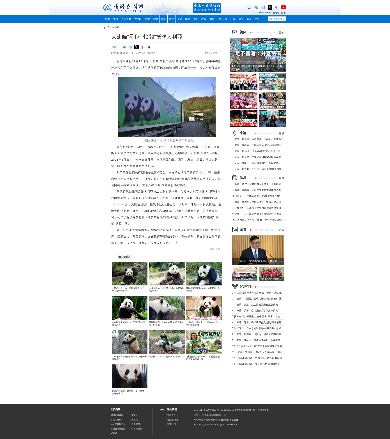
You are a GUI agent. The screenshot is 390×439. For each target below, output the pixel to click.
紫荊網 (114, 433)
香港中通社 (172, 415)
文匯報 (134, 415)
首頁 (109, 27)
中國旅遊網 (136, 429)
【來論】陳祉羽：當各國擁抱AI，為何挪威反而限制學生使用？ (266, 163)
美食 (257, 19)
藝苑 (241, 19)
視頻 (179, 19)
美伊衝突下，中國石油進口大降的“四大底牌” (256, 196)
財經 (171, 19)
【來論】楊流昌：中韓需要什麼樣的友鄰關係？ (257, 139)
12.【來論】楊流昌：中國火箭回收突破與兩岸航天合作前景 (264, 358)
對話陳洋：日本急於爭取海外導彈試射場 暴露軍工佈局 (261, 214)
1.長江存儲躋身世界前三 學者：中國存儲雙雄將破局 (260, 292)
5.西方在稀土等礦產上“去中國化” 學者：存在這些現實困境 (263, 316)
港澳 (115, 19)
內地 (155, 19)
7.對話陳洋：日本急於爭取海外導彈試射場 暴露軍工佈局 (262, 328)
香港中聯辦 (116, 419)
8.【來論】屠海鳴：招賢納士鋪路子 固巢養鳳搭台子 (260, 334)
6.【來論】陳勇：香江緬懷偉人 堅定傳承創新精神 (259, 322)
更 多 (281, 32)
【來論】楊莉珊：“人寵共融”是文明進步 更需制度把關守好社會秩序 (269, 151)
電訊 (195, 19)
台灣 (147, 19)
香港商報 (135, 424)
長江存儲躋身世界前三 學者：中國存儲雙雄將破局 (259, 220)
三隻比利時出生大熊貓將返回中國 (165, 356)
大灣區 (138, 19)
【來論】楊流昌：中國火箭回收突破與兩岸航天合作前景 (262, 157)
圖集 (187, 19)
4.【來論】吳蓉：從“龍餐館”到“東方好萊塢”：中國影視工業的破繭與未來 (271, 310)
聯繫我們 (171, 424)
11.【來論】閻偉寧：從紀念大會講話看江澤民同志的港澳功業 (265, 352)
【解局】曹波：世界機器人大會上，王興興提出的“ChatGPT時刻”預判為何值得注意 (277, 184)
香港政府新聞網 (118, 429)
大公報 (134, 419)
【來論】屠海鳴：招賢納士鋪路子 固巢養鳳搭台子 (259, 169)
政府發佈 (222, 19)
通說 (211, 19)
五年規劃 (126, 19)
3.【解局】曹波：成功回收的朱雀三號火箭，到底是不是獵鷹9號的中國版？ (273, 304)
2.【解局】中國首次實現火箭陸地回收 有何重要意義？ (261, 298)
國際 (163, 19)
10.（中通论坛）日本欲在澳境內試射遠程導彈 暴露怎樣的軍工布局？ (269, 346)
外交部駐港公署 (118, 424)
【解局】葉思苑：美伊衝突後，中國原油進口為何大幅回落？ (265, 202)
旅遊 (249, 19)
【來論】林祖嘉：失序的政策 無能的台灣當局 (257, 145)
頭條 (107, 19)
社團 (232, 19)
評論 (203, 19)
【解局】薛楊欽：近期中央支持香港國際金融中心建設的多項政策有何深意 (272, 190)
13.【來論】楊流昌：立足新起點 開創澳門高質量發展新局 (263, 364)
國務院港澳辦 (117, 415)
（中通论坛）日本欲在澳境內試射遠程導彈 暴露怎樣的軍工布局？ (267, 208)
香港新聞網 (172, 419)
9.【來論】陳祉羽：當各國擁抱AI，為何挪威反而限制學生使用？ (267, 340)
